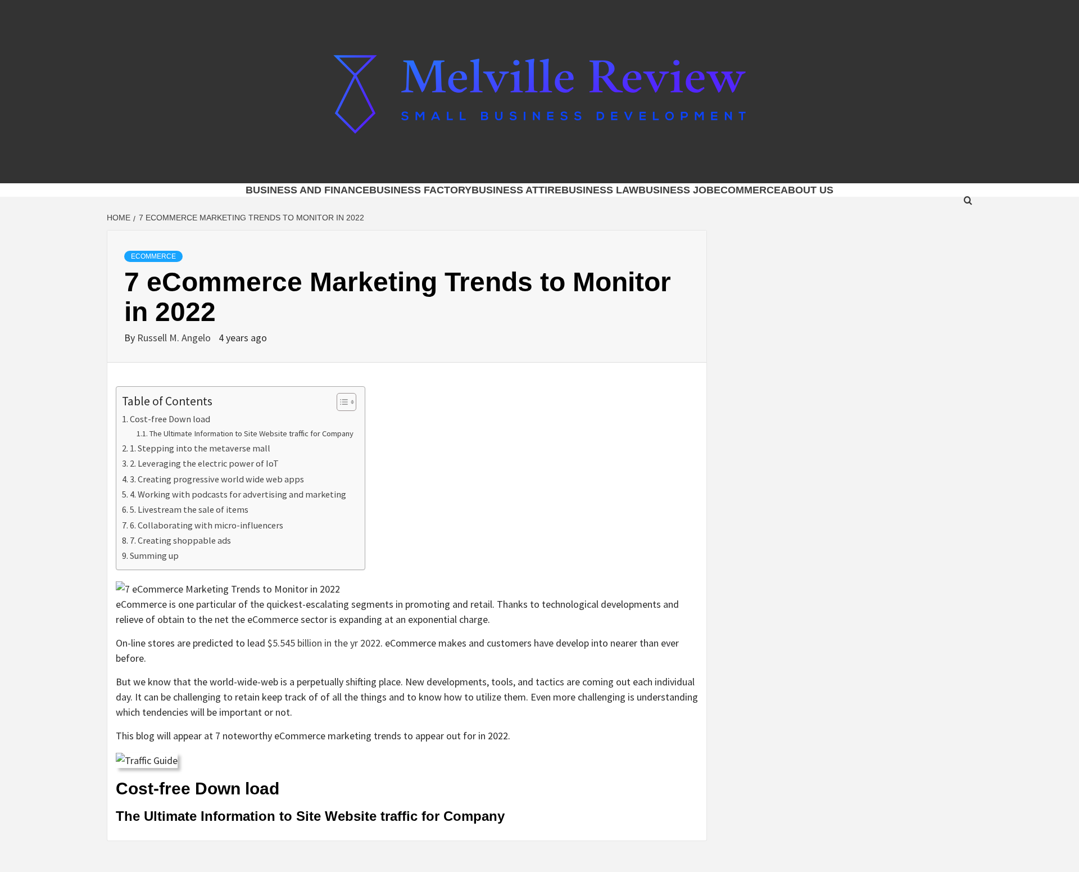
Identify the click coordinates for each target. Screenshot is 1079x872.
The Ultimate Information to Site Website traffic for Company (251, 433)
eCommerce (747, 190)
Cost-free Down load (170, 418)
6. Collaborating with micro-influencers (206, 525)
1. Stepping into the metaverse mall (200, 448)
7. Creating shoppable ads (180, 540)
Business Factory (420, 190)
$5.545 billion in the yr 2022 (324, 642)
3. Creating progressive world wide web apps (217, 479)
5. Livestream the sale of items (189, 509)
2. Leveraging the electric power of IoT (204, 463)
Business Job (676, 190)
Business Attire (516, 190)
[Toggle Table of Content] (340, 402)
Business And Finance (307, 190)
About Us (807, 190)
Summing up (154, 555)
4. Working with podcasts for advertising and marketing (238, 494)
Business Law (599, 190)
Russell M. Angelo (175, 337)
